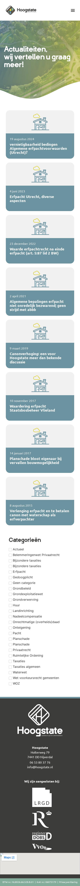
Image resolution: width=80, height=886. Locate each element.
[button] (73, 10)
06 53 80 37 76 (40, 762)
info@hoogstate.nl (40, 767)
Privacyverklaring (68, 881)
